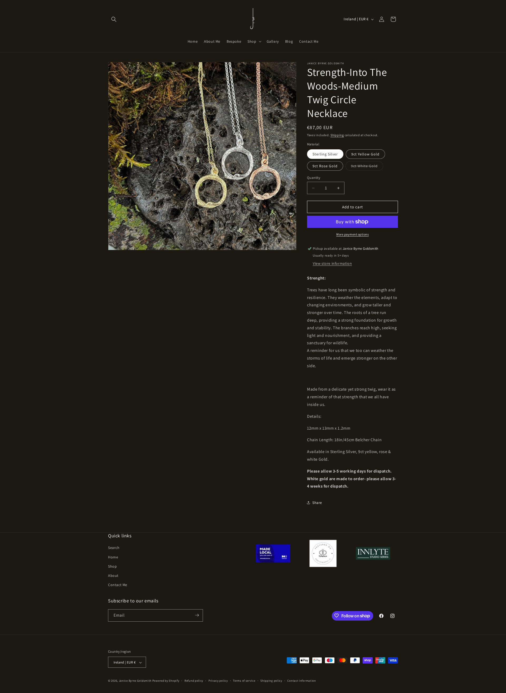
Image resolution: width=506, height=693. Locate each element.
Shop (112, 566)
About (113, 575)
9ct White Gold (367, 167)
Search (114, 547)
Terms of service (244, 680)
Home (113, 557)
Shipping (337, 135)
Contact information (301, 680)
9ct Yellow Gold (365, 154)
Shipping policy (271, 680)
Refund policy (193, 680)
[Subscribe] (197, 615)
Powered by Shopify (165, 681)
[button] (114, 19)
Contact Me (117, 585)
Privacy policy (218, 680)
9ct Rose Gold (325, 166)
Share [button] (317, 502)
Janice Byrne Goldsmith (135, 681)
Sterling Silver (325, 154)
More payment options (352, 234)
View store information (332, 263)
